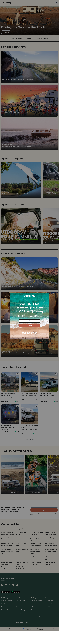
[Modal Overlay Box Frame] (29, 316)
